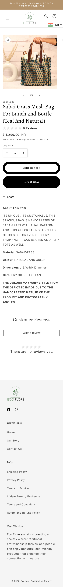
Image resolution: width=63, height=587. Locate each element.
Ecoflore (25, 581)
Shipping (21, 139)
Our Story (13, 440)
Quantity (8, 145)
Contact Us (14, 448)
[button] (7, 18)
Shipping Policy (17, 471)
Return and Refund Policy (23, 512)
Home (11, 432)
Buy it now (31, 182)
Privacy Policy (16, 480)
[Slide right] (39, 95)
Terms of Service (18, 488)
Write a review (31, 332)
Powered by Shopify (41, 581)
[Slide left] (23, 95)
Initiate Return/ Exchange (23, 496)
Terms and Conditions (21, 504)
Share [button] (11, 196)
